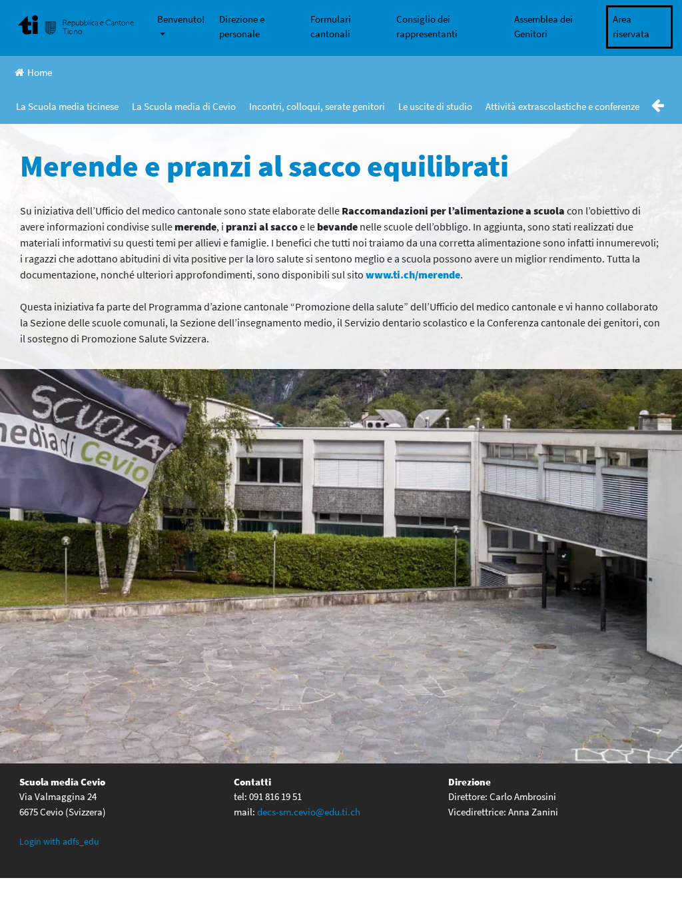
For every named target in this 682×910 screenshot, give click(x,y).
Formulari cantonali (330, 27)
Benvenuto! (180, 19)
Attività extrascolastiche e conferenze (562, 106)
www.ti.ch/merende (413, 274)
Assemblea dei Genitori (543, 27)
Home (39, 72)
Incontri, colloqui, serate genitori (317, 106)
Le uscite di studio (435, 106)
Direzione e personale (241, 27)
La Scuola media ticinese (67, 106)
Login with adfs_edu (59, 841)
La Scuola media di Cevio (184, 106)
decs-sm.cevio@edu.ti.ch (308, 811)
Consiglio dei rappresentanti (427, 27)
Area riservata (631, 27)
